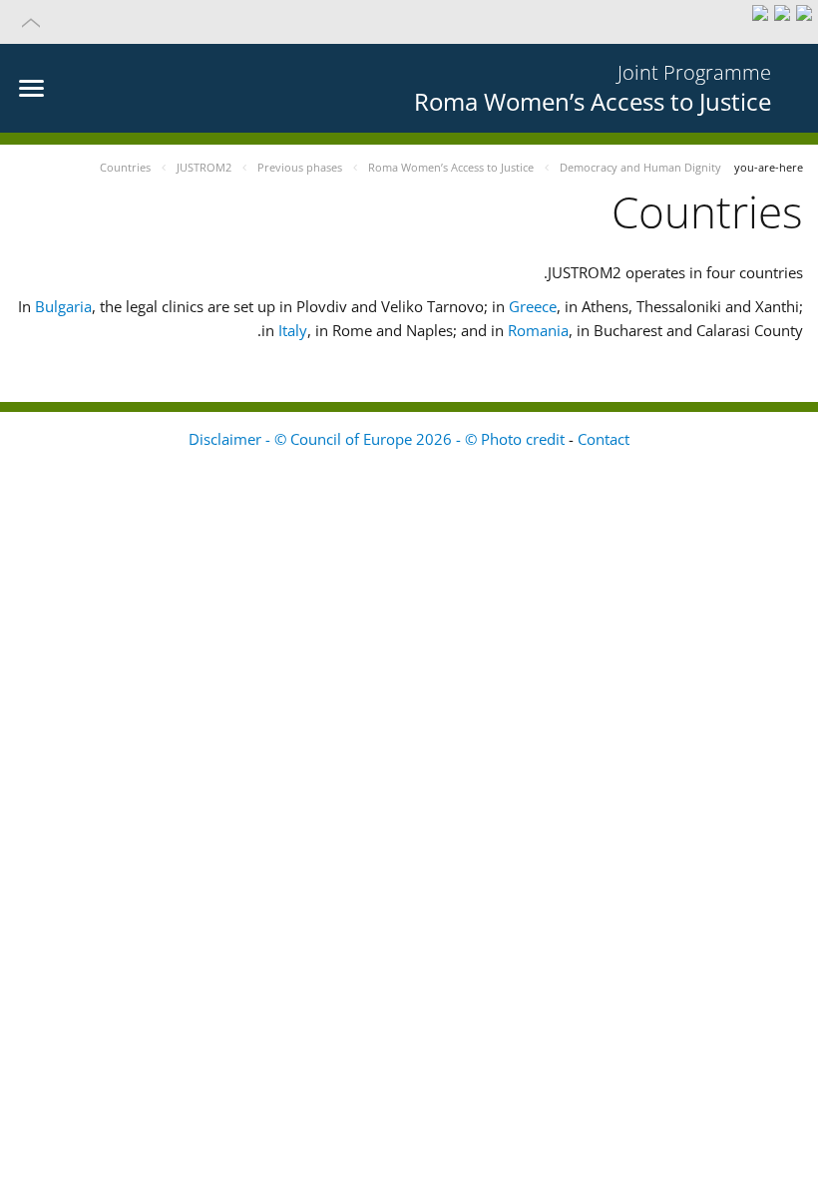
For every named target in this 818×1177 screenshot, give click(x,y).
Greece (533, 306)
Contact (603, 439)
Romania (538, 330)
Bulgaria (63, 306)
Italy (292, 330)
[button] (409, 22)
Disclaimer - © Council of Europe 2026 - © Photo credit (379, 439)
